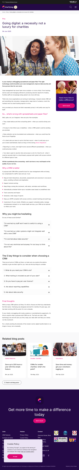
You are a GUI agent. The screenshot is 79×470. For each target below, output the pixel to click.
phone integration (40, 142)
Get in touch (66, 105)
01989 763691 (44, 446)
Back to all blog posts (12, 382)
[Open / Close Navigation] (76, 7)
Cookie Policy (24, 438)
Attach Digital (74, 466)
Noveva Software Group (11, 2)
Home (3, 12)
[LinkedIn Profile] (44, 456)
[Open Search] (70, 7)
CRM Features (6, 435)
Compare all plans (7, 438)
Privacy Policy (24, 435)
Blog (7, 12)
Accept (15, 456)
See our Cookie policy (27, 451)
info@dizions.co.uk (43, 450)
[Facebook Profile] (49, 456)
